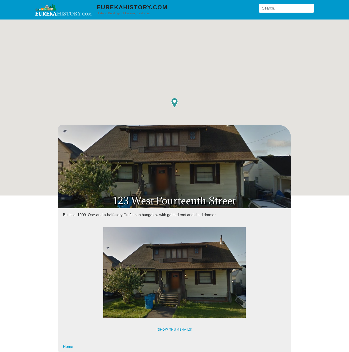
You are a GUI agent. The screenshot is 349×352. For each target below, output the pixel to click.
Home (68, 347)
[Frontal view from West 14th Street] (174, 272)
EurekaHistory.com (132, 7)
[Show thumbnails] (174, 329)
